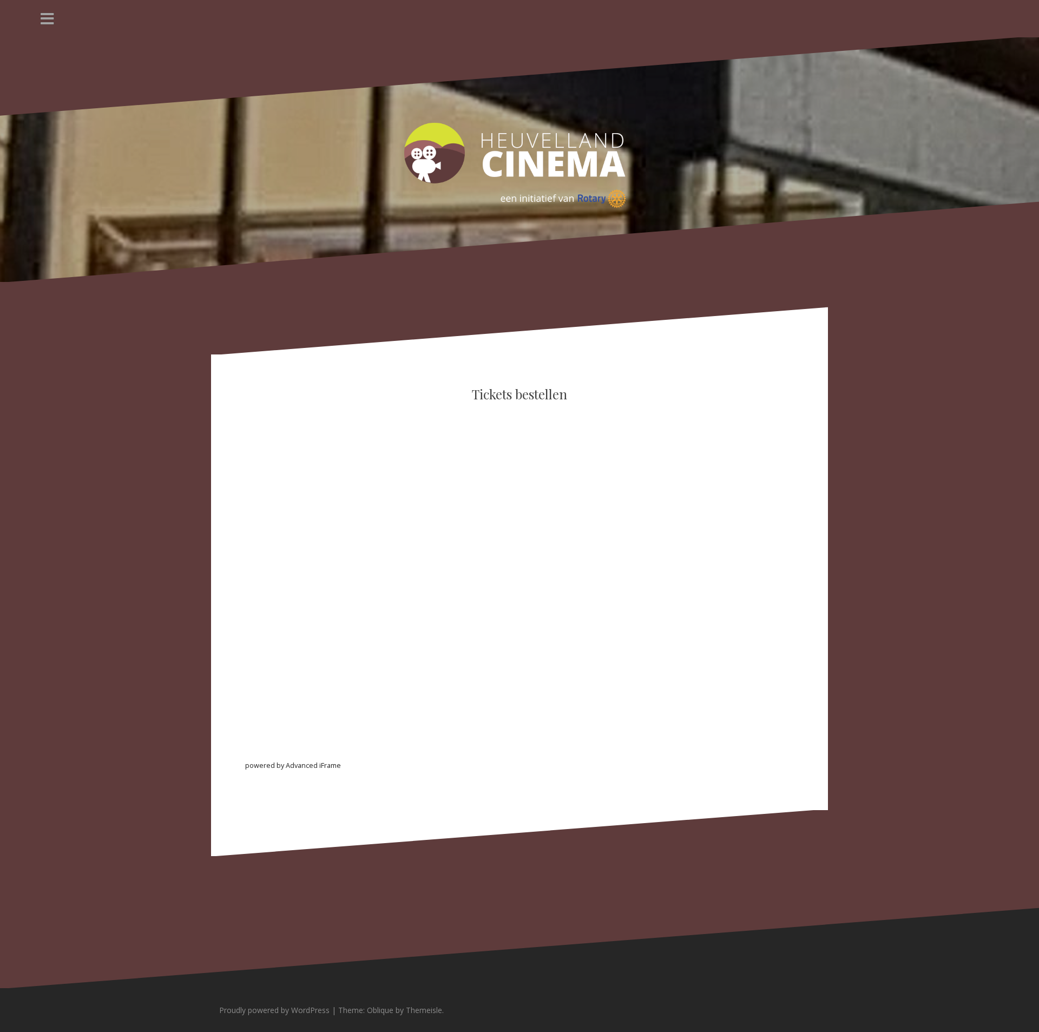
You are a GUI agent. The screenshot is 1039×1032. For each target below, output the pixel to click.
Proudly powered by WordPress (274, 1010)
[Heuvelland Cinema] (519, 158)
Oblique (380, 1010)
